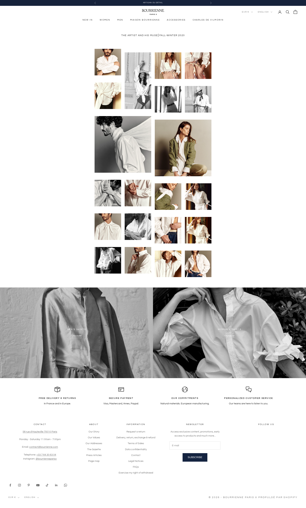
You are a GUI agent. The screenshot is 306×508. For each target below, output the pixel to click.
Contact (135, 455)
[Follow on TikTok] (47, 485)
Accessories (176, 20)
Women (105, 20)
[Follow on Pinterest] (28, 485)
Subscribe (195, 457)
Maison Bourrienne (145, 20)
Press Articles (94, 455)
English (263, 12)
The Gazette (94, 449)
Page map (94, 461)
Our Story (94, 431)
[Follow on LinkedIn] (56, 485)
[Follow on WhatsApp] (65, 485)
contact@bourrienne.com (43, 447)
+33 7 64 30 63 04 (46, 455)
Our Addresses (94, 443)
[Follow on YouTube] (38, 485)
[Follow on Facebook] (10, 485)
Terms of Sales (136, 443)
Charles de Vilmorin (208, 20)
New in (88, 20)
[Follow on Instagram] (19, 485)
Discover (76, 336)
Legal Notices (135, 461)
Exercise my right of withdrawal (136, 473)
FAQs (136, 467)
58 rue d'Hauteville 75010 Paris (40, 431)
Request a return (135, 431)
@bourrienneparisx (46, 459)
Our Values (94, 437)
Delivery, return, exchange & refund (135, 437)
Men (120, 20)
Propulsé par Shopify (278, 497)
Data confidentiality (136, 449)
